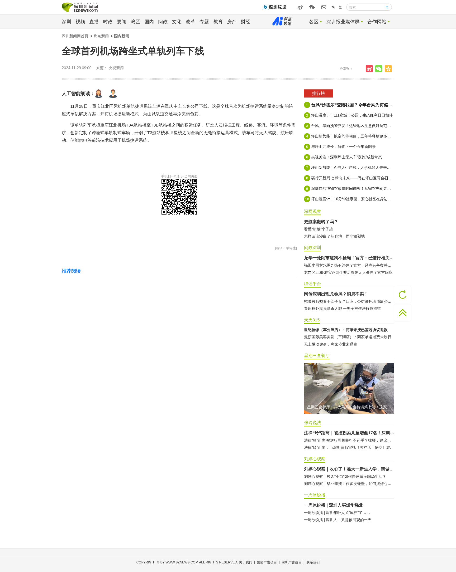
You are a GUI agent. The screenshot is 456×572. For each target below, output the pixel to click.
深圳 (66, 21)
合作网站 (376, 21)
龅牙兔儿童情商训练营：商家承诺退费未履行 (342, 344)
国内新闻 (121, 36)
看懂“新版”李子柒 (318, 229)
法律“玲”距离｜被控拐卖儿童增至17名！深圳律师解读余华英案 (349, 432)
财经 (245, 21)
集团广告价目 (267, 562)
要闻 (121, 21)
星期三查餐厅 (317, 355)
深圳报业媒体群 (343, 21)
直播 (94, 21)
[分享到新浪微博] (370, 68)
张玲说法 (312, 422)
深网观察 (312, 211)
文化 (176, 21)
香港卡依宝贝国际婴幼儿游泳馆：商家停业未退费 (346, 337)
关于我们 (245, 562)
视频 (80, 21)
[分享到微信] (380, 68)
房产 (232, 21)
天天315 (312, 320)
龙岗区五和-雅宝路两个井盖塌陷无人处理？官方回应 (348, 272)
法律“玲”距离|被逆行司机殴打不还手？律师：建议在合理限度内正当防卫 (349, 440)
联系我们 (313, 562)
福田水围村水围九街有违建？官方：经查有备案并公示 (349, 265)
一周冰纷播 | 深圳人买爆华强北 (333, 505)
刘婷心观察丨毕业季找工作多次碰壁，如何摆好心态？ (349, 484)
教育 (218, 21)
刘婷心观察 (314, 458)
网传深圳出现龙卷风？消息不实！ (336, 294)
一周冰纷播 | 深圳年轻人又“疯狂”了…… (337, 513)
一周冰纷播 (314, 495)
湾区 (135, 21)
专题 (204, 21)
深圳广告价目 (292, 562)
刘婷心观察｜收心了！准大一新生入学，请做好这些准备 (349, 469)
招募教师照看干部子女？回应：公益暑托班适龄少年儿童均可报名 (349, 301)
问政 (163, 21)
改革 (190, 21)
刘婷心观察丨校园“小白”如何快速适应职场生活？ (345, 476)
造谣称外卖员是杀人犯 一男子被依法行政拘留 (342, 309)
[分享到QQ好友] (389, 68)
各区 (313, 21)
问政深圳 (312, 247)
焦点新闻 (101, 36)
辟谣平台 (312, 283)
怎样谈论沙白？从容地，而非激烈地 (334, 236)
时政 (108, 21)
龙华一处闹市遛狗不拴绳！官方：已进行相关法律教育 (349, 257)
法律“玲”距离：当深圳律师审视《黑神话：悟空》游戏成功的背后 (349, 447)
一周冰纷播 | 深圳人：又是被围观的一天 (337, 520)
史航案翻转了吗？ (321, 221)
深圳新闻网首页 (75, 36)
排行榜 (318, 93)
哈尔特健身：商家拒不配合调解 (330, 330)
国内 (149, 21)
